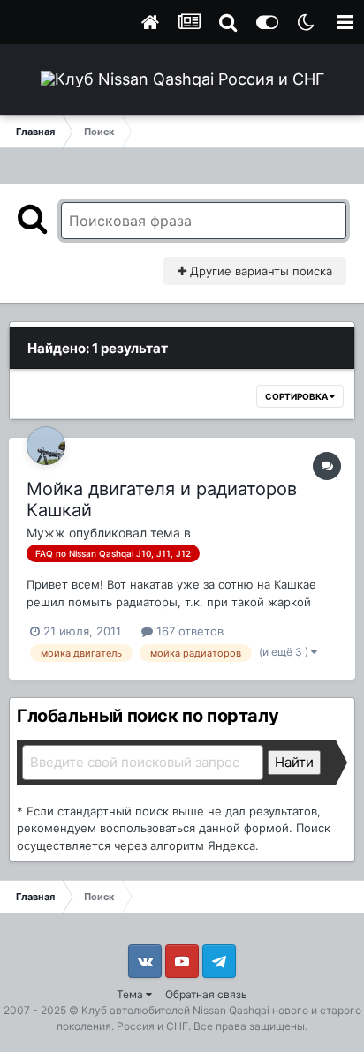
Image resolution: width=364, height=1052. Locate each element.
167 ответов (188, 631)
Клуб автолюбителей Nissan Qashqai (175, 1010)
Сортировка (297, 396)
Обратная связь (206, 994)
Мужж (46, 532)
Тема (131, 994)
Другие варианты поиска (259, 271)
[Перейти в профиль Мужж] (46, 445)
